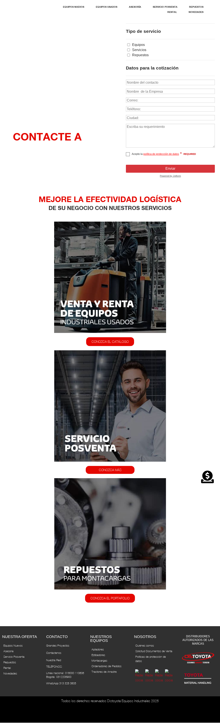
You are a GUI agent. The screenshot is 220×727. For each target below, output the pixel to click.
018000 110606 (74, 673)
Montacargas (99, 660)
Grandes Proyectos (57, 645)
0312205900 (63, 677)
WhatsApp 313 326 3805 (61, 683)
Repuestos (9, 662)
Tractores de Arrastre (104, 671)
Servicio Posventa (13, 656)
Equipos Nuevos (13, 645)
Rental (7, 668)
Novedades (10, 673)
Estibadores (98, 655)
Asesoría (8, 651)
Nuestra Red (53, 660)
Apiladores (98, 649)
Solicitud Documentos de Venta (153, 651)
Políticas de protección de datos (150, 659)
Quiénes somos (144, 645)
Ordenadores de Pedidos (106, 666)
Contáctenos (53, 652)
